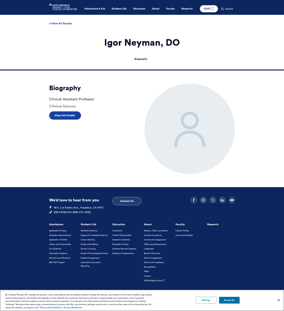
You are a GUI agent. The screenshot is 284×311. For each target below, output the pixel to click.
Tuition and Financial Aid (60, 244)
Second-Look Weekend (59, 257)
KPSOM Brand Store (153, 280)
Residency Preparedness (123, 253)
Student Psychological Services (94, 253)
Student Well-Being (89, 244)
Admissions (56, 224)
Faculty (180, 224)
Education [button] (139, 8)
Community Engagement (155, 239)
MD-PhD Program (57, 262)
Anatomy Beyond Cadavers (124, 248)
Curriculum (117, 230)
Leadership (149, 248)
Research (213, 224)
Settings (206, 300)
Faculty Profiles (182, 230)
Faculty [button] (170, 8)
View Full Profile (65, 115)
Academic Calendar (121, 239)
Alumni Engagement (153, 257)
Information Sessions (58, 253)
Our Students (55, 248)
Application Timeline (58, 239)
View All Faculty (61, 23)
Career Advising (88, 239)
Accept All (229, 300)
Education (118, 224)
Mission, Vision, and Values (156, 230)
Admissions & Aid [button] (94, 8)
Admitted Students (89, 230)
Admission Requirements (60, 235)
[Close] (278, 300)
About (148, 224)
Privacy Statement (73, 307)
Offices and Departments (155, 244)
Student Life (88, 224)
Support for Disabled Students (94, 235)
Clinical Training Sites (121, 235)
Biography (140, 59)
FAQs (146, 271)
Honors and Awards (184, 235)
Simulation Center (120, 244)
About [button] (155, 8)
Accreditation (150, 266)
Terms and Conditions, (51, 307)
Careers (147, 276)
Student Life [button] (119, 8)
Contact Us (127, 201)
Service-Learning (88, 248)
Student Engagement (90, 257)
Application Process (57, 230)
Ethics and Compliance (154, 262)
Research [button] (187, 8)
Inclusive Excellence (153, 235)
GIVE (207, 8)
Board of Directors (152, 253)
